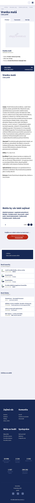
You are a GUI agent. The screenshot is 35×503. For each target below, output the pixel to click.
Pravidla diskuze (7, 438)
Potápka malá (12, 214)
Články (5, 418)
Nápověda (6, 434)
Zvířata (6, 7)
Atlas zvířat (6, 421)
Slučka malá (16, 218)
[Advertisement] (18, 92)
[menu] (32, 2)
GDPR (17, 490)
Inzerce (5, 414)
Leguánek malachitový (21, 212)
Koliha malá (23, 216)
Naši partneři (22, 434)
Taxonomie (17, 20)
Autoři (20, 414)
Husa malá (21, 214)
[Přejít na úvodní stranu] (1, 7)
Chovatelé (21, 418)
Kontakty (17, 486)
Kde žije (27, 20)
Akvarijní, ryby (13, 7)
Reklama (21, 436)
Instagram (17, 494)
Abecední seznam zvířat (13, 255)
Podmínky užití (17, 488)
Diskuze (5, 416)
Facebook (22, 494)
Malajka (5, 214)
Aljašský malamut (8, 212)
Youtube (12, 494)
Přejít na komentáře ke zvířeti (17, 237)
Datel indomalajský (12, 216)
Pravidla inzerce (7, 436)
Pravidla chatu (7, 440)
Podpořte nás (22, 438)
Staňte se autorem (24, 416)
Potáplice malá (7, 218)
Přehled (7, 20)
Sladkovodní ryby (23, 7)
